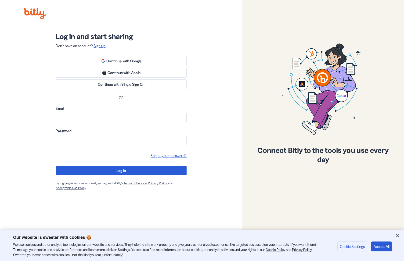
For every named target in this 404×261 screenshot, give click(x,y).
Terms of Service (135, 183)
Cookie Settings (352, 246)
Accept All (382, 246)
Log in (121, 170)
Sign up (99, 45)
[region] (202, 245)
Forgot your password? (169, 155)
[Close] (397, 235)
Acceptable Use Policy (71, 188)
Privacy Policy (157, 183)
